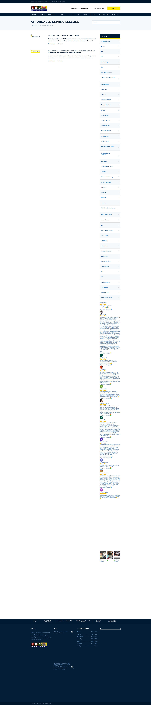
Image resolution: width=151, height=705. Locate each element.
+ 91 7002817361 (99, 8)
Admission (51, 14)
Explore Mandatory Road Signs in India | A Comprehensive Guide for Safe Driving (61, 668)
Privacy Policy (98, 621)
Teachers (61, 14)
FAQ (78, 14)
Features (60, 620)
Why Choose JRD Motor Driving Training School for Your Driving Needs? (62, 664)
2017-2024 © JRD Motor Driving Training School (41, 703)
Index (32, 25)
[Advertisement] (110, 525)
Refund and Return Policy (83, 621)
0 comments (51, 44)
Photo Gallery (104, 14)
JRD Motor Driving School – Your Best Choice (63, 35)
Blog (93, 14)
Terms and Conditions (112, 621)
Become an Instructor (47, 621)
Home (34, 14)
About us (86, 14)
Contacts (115, 14)
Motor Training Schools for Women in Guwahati (61, 632)
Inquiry (42, 14)
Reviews (71, 14)
